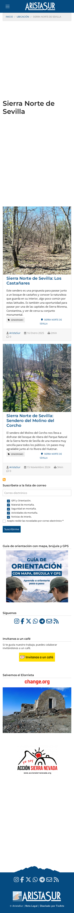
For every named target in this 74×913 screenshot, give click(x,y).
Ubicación (23, 16)
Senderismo (16, 320)
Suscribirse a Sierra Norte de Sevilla (4, 479)
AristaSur (14, 333)
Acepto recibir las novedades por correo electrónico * (35, 520)
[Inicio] (41, 6)
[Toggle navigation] (7, 6)
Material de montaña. (22, 504)
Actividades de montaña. (24, 512)
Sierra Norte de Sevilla (51, 321)
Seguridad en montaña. (23, 508)
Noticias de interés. (21, 516)
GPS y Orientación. (21, 500)
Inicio (9, 16)
